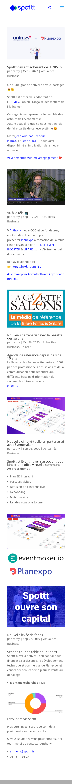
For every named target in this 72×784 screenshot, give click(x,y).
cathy (16, 71)
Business (13, 76)
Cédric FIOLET (30, 141)
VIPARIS (29, 249)
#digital (14, 279)
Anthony (15, 230)
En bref (26, 347)
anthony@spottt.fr (22, 751)
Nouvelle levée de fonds (25, 635)
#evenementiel (17, 158)
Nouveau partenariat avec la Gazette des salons (34, 337)
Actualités (47, 71)
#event (11, 274)
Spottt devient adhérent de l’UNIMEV (34, 67)
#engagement (48, 158)
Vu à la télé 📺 (17, 213)
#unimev (33, 158)
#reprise (22, 274)
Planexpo (27, 240)
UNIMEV (13, 102)
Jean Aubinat (24, 136)
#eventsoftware (38, 274)
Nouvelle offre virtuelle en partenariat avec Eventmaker (35, 443)
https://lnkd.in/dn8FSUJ (26, 266)
